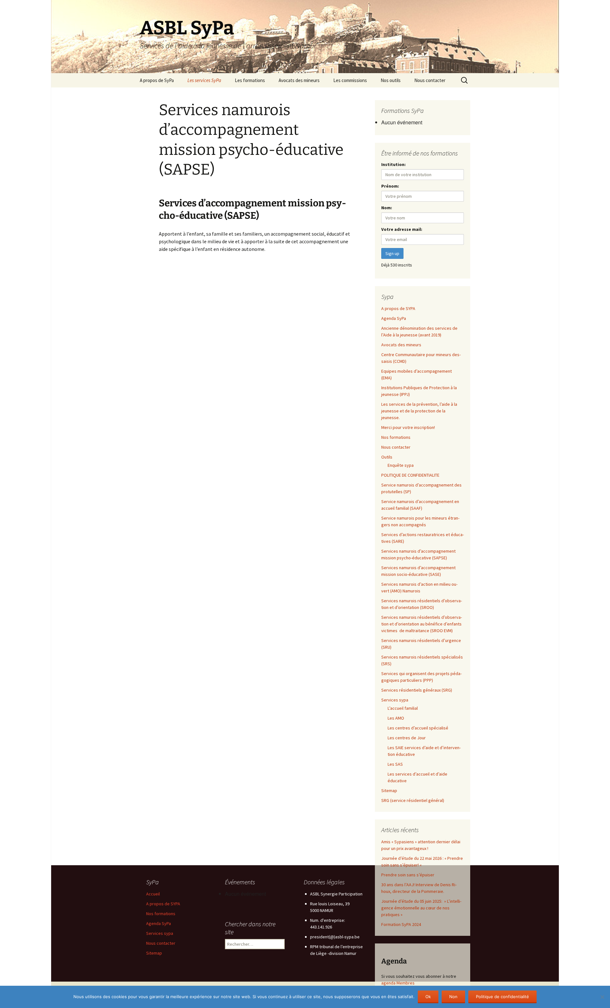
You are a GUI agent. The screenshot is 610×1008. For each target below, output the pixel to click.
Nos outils (391, 80)
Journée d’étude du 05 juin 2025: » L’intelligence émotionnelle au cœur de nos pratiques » (421, 907)
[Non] (602, 997)
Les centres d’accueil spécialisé (418, 728)
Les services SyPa (204, 80)
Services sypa (394, 700)
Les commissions (350, 80)
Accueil (153, 894)
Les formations (250, 80)
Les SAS (395, 764)
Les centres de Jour (407, 738)
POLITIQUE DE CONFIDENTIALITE (410, 475)
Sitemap (389, 790)
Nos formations (395, 437)
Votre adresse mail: (401, 229)
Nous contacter (429, 80)
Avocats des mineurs (299, 80)
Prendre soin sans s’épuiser (407, 875)
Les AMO (396, 718)
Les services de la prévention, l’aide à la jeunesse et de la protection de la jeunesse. (419, 410)
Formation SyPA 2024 (401, 924)
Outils (386, 457)
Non (453, 996)
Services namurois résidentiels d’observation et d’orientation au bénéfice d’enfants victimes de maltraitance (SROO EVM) (421, 623)
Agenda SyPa (393, 318)
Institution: (393, 164)
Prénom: (390, 186)
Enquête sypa (401, 465)
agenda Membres (398, 983)
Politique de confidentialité (502, 996)
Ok (428, 996)
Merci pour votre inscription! (408, 427)
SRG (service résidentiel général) (412, 800)
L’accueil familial (403, 708)
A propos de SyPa (157, 80)
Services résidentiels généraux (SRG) (417, 690)
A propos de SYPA (398, 308)
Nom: (386, 208)
